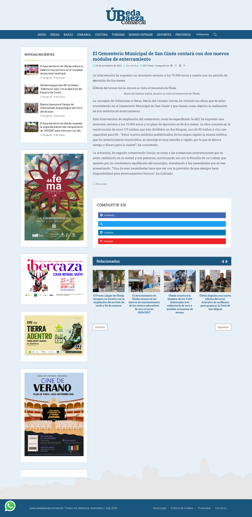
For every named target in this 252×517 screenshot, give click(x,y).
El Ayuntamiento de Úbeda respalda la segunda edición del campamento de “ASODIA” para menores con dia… (61, 127)
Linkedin (108, 232)
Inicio (42, 34)
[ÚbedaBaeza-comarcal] (126, 15)
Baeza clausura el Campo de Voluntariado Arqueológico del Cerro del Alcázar (61, 108)
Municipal (101, 183)
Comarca (84, 34)
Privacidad (204, 508)
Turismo (118, 34)
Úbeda (55, 34)
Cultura (101, 34)
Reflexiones (202, 34)
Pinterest (108, 241)
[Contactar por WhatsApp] (10, 505)
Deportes (164, 34)
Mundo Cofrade (141, 34)
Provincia (183, 34)
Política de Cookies (182, 508)
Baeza (68, 34)
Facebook (109, 215)
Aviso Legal (159, 508)
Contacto (221, 508)
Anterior (100, 327)
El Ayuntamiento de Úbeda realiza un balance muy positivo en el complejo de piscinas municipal (61, 70)
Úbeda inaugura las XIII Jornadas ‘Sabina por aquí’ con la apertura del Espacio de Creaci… (61, 89)
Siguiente (223, 327)
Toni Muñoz (132, 65)
